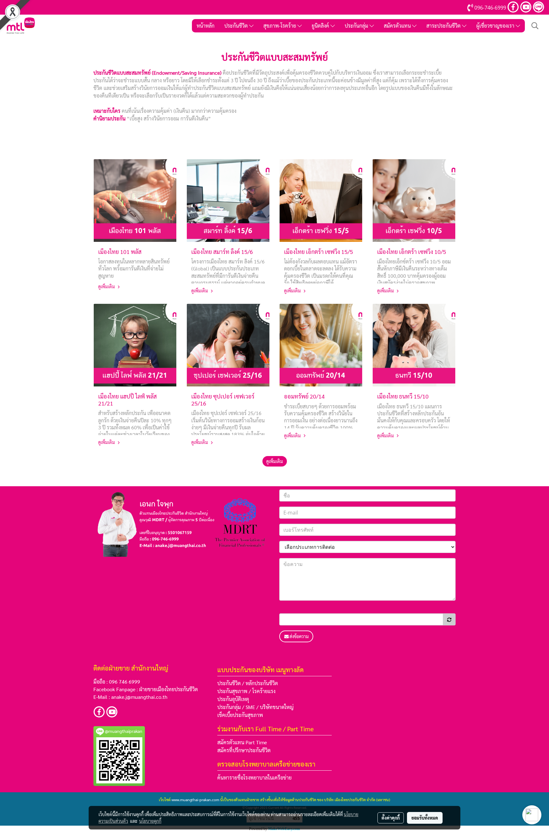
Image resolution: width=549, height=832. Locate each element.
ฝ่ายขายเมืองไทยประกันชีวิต (168, 689)
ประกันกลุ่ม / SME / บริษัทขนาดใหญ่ (255, 707)
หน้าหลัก (205, 25)
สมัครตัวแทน (398, 25)
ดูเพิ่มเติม (107, 286)
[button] (535, 26)
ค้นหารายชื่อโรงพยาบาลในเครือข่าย (254, 777)
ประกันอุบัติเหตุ (233, 699)
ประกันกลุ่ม (357, 25)
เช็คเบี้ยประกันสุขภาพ (240, 715)
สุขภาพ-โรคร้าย (280, 25)
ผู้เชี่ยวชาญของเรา (496, 25)
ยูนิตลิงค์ (321, 25)
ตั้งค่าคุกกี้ (391, 818)
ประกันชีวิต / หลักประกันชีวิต (247, 683)
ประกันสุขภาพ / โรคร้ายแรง (246, 691)
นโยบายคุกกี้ (150, 821)
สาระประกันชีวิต (444, 25)
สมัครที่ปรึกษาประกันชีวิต (244, 750)
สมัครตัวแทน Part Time (242, 742)
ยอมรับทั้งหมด (424, 818)
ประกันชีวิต (236, 25)
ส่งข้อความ (299, 636)
